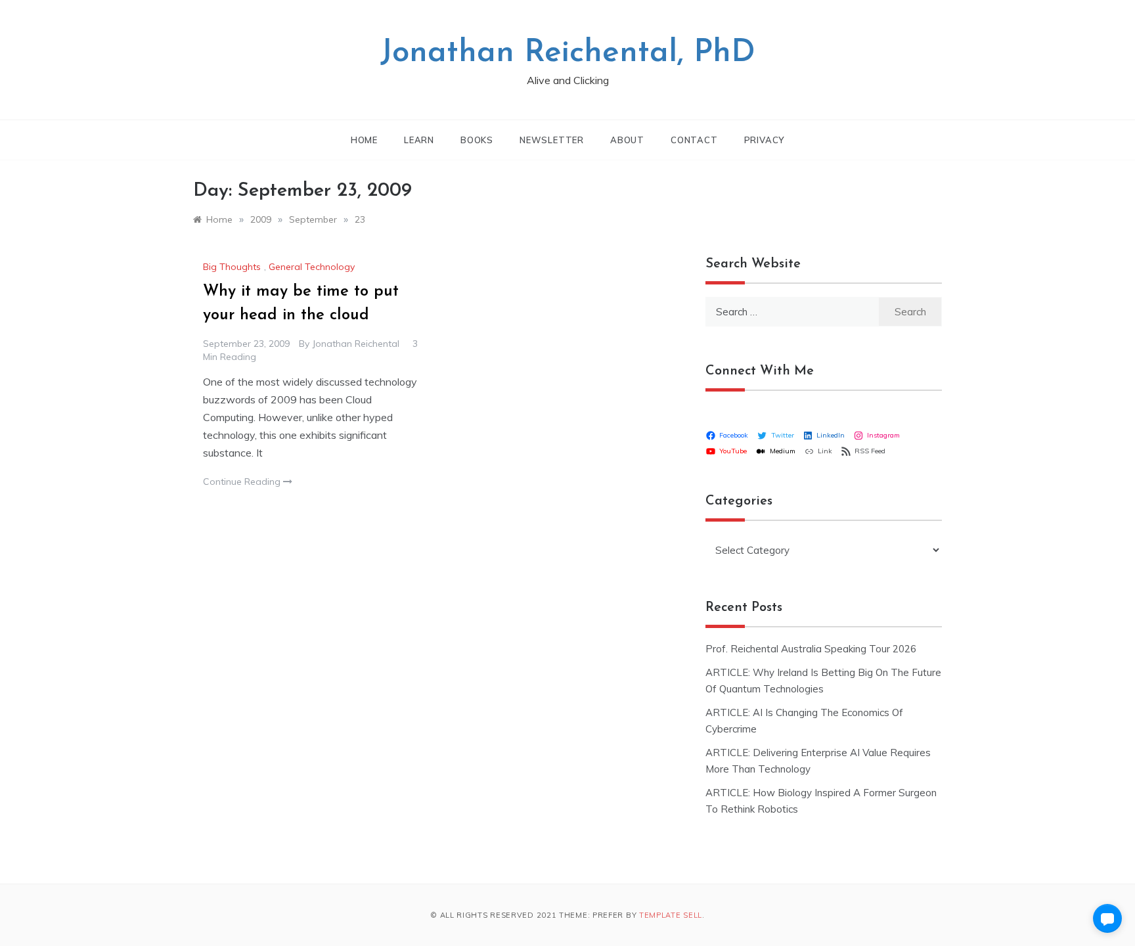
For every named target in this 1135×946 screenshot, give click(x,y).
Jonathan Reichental (355, 343)
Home (364, 140)
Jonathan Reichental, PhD (567, 53)
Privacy (764, 140)
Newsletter (552, 140)
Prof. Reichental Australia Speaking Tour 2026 (810, 648)
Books (476, 140)
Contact (694, 140)
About (627, 140)
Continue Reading (243, 481)
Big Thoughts (232, 267)
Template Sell (670, 915)
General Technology (312, 267)
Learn (419, 140)
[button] (1107, 918)
